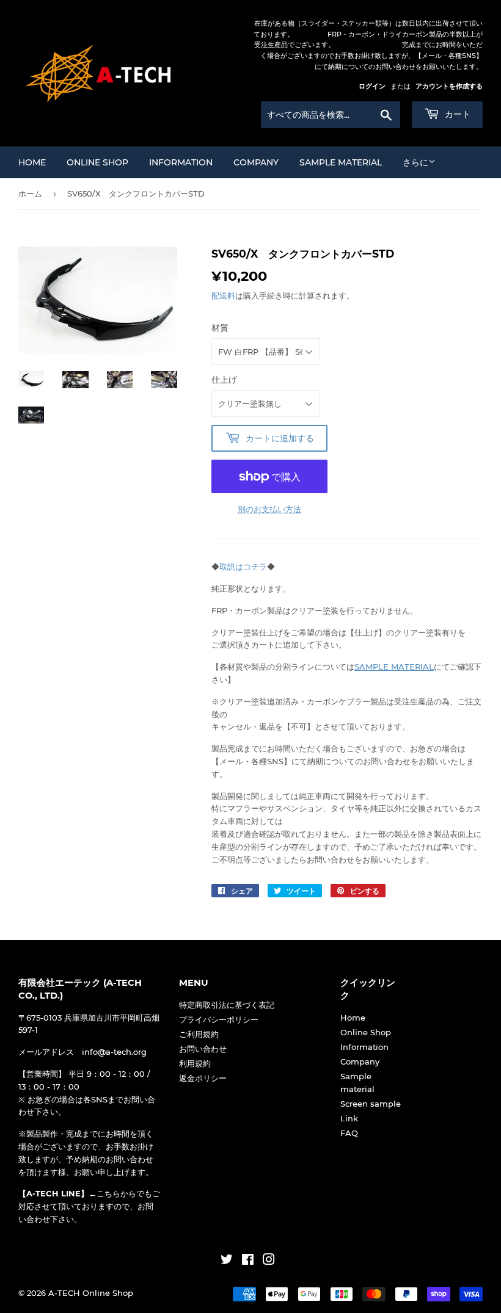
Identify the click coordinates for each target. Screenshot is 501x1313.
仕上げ (224, 379)
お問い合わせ (203, 1049)
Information (181, 162)
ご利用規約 (199, 1034)
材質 (220, 327)
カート (456, 114)
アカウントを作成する (449, 86)
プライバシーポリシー (218, 1019)
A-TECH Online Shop (90, 1293)
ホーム (30, 193)
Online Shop (97, 162)
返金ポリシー (203, 1078)
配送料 (223, 295)
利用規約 (195, 1063)
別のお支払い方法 (269, 509)
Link (349, 1118)
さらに (415, 162)
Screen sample (370, 1104)
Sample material (340, 162)
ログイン (372, 86)
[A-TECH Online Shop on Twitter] (227, 1261)
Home (32, 162)
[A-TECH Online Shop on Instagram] (269, 1261)
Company (256, 162)
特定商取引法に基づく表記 (226, 1005)
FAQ (349, 1133)
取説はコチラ (243, 566)
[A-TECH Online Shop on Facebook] (247, 1261)
